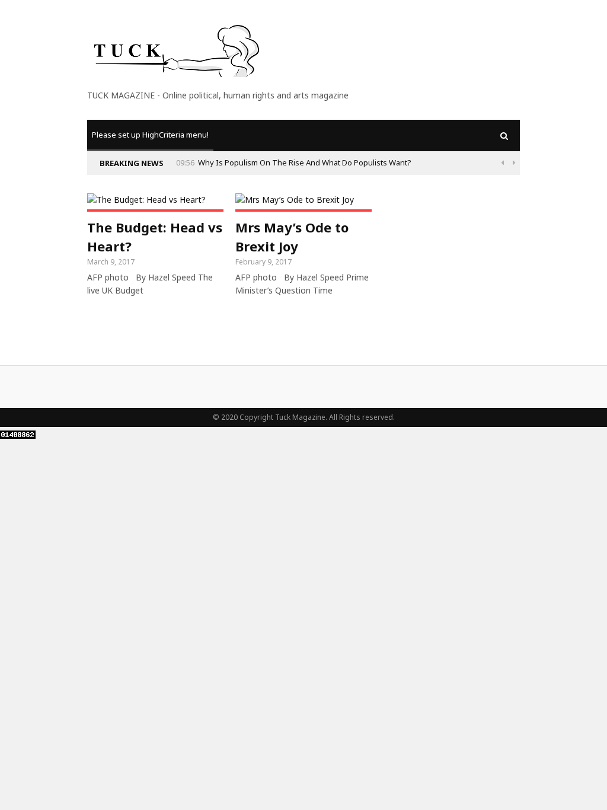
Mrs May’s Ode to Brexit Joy (292, 236)
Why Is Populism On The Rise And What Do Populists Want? (304, 162)
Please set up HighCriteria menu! (150, 134)
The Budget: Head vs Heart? (154, 236)
